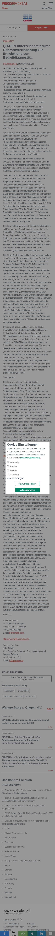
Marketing (14, 474)
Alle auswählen (27, 490)
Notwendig (15, 462)
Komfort (13, 466)
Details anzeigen (15, 478)
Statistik (13, 470)
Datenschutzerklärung (30, 458)
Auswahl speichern (27, 484)
